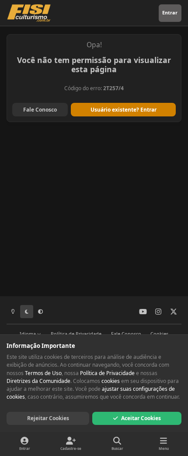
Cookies (159, 333)
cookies (110, 381)
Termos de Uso (43, 373)
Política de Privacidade (76, 333)
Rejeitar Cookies (48, 418)
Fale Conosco (40, 109)
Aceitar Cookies (141, 418)
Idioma (28, 333)
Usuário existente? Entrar (124, 109)
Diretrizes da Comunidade (38, 381)
